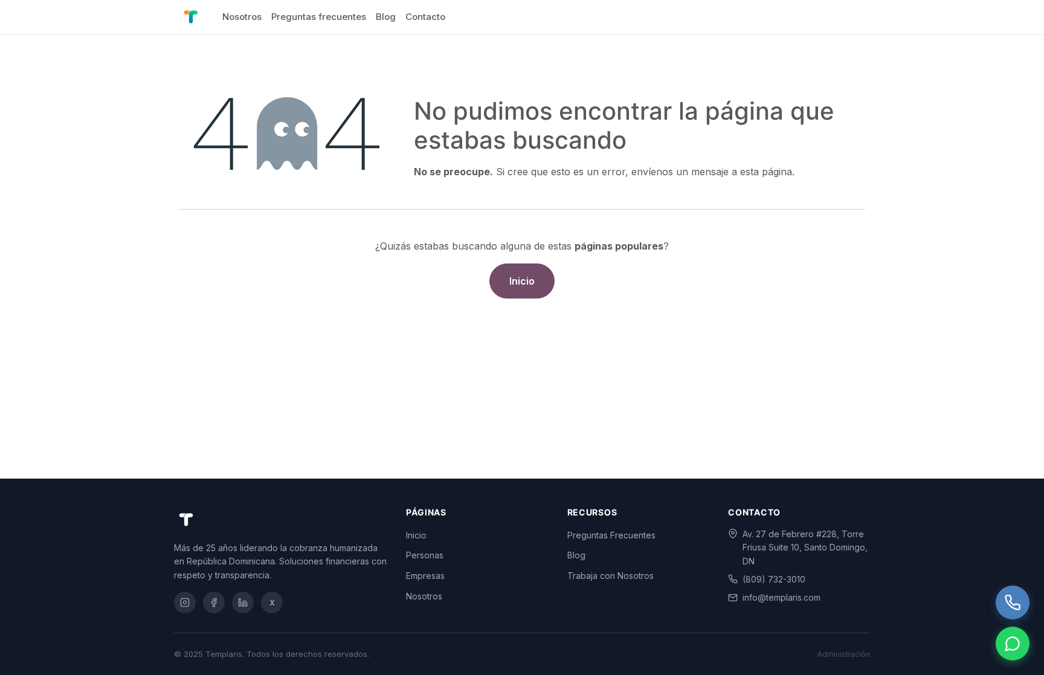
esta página (766, 172)
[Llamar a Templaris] (1013, 602)
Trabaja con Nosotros (610, 575)
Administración (843, 654)
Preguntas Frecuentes (611, 535)
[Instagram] (185, 602)
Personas (424, 555)
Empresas (425, 575)
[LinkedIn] (243, 602)
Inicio (522, 281)
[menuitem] (242, 17)
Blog (576, 555)
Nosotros (424, 596)
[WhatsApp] (1013, 643)
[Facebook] (214, 602)
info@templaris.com (781, 597)
